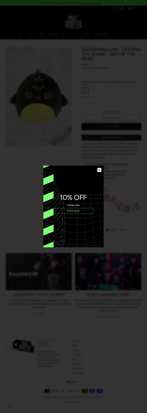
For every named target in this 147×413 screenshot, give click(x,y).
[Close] (99, 170)
